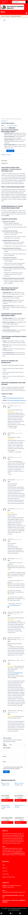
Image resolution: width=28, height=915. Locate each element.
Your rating (5, 744)
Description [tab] (4, 160)
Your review (7, 747)
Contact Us (5, 871)
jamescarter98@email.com (17, 672)
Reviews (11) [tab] (4, 163)
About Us (4, 868)
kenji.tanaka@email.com (14, 605)
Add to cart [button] (5, 800)
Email (4, 761)
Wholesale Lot (8, 118)
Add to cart (10, 150)
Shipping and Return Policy (8, 877)
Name (4, 756)
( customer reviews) (12, 125)
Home (2, 118)
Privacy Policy (5, 874)
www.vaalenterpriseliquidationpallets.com (16, 400)
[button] (26, 13)
